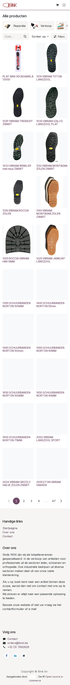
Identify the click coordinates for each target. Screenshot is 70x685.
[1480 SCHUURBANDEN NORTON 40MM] (52, 329)
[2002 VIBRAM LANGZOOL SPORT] (52, 418)
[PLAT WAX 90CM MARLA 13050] (18, 58)
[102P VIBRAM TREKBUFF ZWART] (18, 102)
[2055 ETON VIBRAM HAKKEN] (52, 463)
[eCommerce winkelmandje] (57, 5)
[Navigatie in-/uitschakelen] (64, 4)
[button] (40, 36)
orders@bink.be (17, 643)
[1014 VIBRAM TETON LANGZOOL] (52, 58)
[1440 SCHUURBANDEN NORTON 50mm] (52, 284)
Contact (8, 536)
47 (54, 501)
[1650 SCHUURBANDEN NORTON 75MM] (18, 418)
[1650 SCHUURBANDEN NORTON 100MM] (18, 374)
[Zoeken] (25, 36)
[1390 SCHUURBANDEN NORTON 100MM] (18, 284)
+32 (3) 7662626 (18, 647)
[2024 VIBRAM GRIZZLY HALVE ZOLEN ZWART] (18, 463)
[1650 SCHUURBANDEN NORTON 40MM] (52, 374)
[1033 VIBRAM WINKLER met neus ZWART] (18, 147)
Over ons (8, 532)
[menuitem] (15, 26)
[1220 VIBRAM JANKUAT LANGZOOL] (52, 240)
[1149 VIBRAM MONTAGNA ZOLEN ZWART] (52, 192)
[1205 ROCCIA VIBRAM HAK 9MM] (18, 240)
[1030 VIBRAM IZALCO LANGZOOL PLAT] (52, 102)
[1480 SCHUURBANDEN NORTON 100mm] (18, 329)
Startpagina (10, 528)
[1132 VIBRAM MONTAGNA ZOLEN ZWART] (52, 147)
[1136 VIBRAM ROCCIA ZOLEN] (18, 192)
